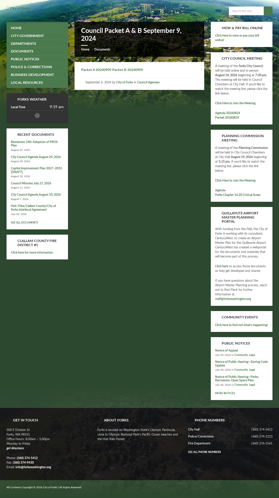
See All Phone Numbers (204, 452)
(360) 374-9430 (23, 462)
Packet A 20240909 (96, 70)
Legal (252, 355)
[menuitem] (37, 28)
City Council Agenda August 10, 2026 (36, 194)
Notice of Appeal (226, 350)
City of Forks (124, 82)
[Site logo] (18, 8)
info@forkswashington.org (33, 467)
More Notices (225, 393)
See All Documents (24, 222)
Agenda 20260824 (227, 113)
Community (241, 355)
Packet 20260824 (227, 117)
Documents (102, 49)
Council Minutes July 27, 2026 (31, 183)
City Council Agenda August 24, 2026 (36, 157)
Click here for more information (32, 252)
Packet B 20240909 (127, 70)
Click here (221, 266)
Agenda (220, 190)
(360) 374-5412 (27, 458)
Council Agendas (148, 82)
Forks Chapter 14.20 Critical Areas (237, 195)
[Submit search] (268, 11)
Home (85, 49)
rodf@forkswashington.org (233, 299)
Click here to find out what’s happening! (241, 325)
